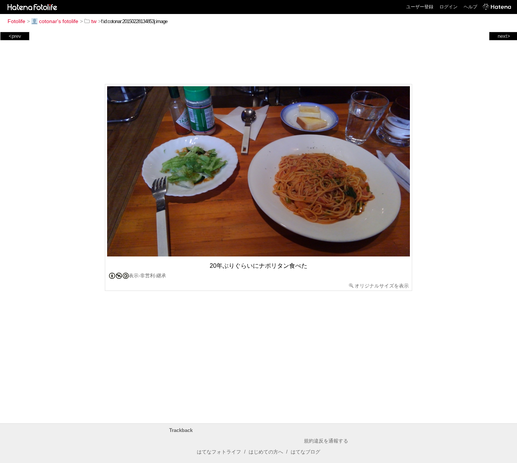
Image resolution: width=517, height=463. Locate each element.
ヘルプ (470, 6)
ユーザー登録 (419, 6)
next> (504, 36)
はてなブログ (305, 452)
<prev (15, 36)
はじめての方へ (266, 452)
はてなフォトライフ (219, 452)
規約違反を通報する (326, 441)
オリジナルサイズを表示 (382, 286)
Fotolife (16, 21)
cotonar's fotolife (58, 21)
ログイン (448, 6)
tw (94, 21)
